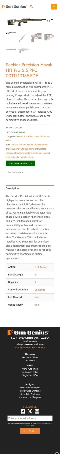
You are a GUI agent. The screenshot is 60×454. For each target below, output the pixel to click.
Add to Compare (15, 172)
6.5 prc (15, 144)
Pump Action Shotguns (30, 397)
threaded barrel (27, 157)
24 (35, 274)
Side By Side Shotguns (30, 391)
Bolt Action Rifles (25, 136)
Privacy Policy (38, 347)
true (36, 297)
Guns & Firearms (42, 136)
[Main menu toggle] (54, 6)
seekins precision (33, 153)
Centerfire (39, 289)
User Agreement (22, 347)
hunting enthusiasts (36, 149)
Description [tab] (12, 188)
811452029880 (18, 132)
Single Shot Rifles (30, 375)
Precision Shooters (15, 153)
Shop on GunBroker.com (20, 163)
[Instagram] (37, 411)
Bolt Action (40, 267)
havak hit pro (20, 149)
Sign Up (30, 431)
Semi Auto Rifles (30, 369)
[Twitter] (30, 411)
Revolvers (30, 360)
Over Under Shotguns (30, 387)
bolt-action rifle (26, 144)
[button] (31, 7)
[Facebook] (23, 411)
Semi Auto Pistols (30, 357)
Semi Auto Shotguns (30, 394)
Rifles (8, 140)
